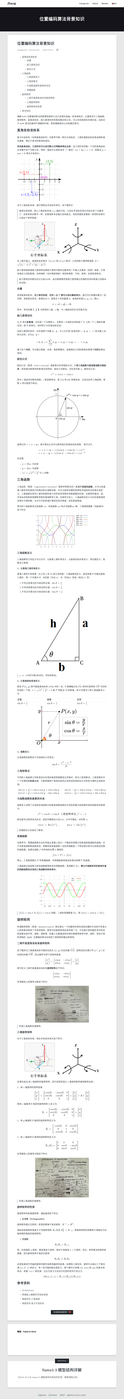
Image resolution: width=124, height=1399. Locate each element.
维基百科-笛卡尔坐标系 (33, 1303)
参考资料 (26, 111)
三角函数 (26, 74)
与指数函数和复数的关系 (38, 86)
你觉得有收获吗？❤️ (62, 1312)
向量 (29, 61)
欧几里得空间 (33, 65)
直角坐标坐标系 (29, 57)
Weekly (104, 4)
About (95, 4)
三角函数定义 (33, 77)
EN (114, 4)
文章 (62, 214)
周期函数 (31, 90)
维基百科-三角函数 (31, 1299)
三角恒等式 (32, 81)
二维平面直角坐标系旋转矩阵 (41, 98)
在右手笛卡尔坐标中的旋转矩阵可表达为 (63, 1271)
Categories (84, 4)
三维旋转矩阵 (33, 102)
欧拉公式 (31, 69)
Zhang (12, 3)
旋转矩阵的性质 (34, 107)
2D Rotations (28, 1290)
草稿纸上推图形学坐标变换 (35, 1295)
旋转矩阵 (26, 95)
